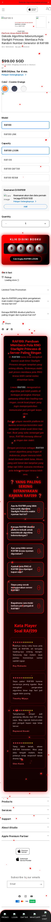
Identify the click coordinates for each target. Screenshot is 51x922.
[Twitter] (8, 330)
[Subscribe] (41, 884)
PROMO (5, 917)
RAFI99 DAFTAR (12, 169)
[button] (25, 290)
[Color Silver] (24, 89)
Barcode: (18, 47)
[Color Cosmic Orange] (5, 88)
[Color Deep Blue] (14, 89)
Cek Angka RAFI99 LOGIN (25, 259)
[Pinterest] (12, 330)
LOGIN (15, 917)
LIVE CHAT (44, 917)
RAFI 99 (8, 160)
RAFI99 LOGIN (11, 150)
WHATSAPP (35, 917)
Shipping (15, 64)
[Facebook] (3, 330)
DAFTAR (24, 917)
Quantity (6, 216)
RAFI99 (7, 125)
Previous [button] (2, 2)
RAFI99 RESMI (11, 177)
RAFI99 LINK (10, 134)
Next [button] (48, 2)
